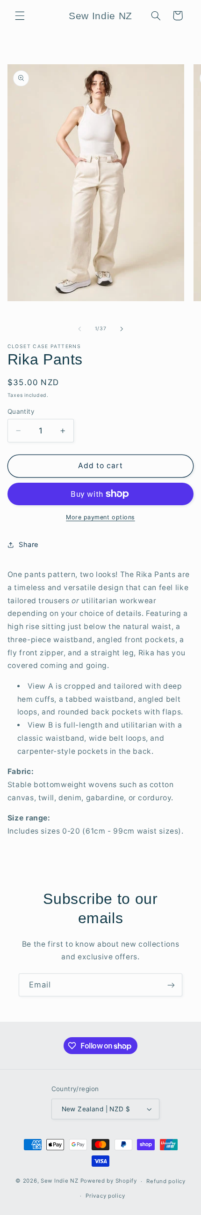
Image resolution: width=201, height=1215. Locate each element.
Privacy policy (105, 1195)
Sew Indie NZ (60, 1181)
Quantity (21, 411)
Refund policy (166, 1181)
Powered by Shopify (108, 1181)
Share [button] (29, 544)
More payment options (100, 517)
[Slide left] (79, 329)
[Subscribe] (171, 984)
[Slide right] (121, 329)
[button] (19, 15)
